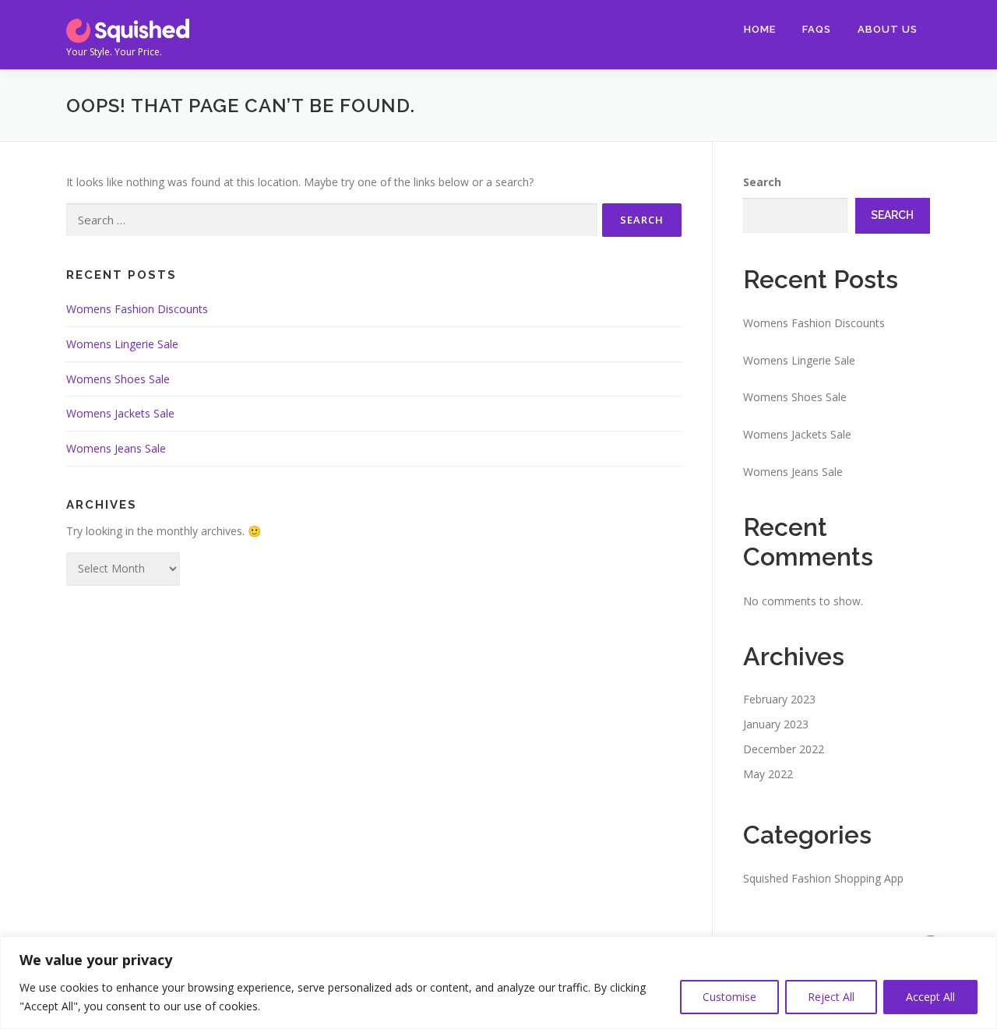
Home (760, 29)
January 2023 (776, 724)
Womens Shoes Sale (118, 379)
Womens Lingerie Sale (122, 344)
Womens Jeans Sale (116, 448)
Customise (729, 996)
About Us (888, 29)
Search (762, 181)
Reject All (831, 996)
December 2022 (783, 749)
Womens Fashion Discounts (137, 308)
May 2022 (768, 773)
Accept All (930, 996)
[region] (498, 982)
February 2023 (779, 699)
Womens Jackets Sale (120, 413)
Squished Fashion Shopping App (823, 878)
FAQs (816, 29)
